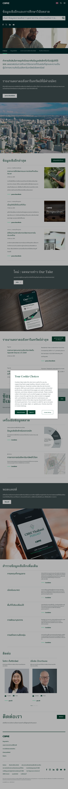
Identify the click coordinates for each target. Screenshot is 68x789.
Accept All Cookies (21, 412)
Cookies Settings (47, 412)
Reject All (31, 412)
